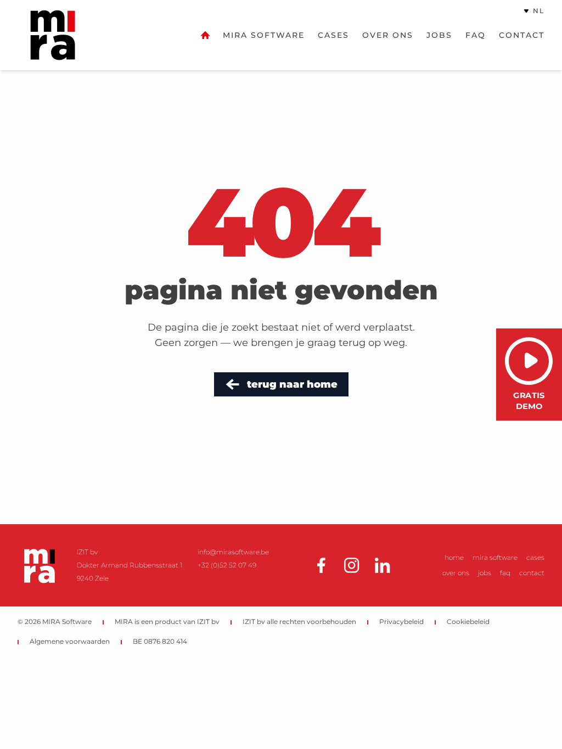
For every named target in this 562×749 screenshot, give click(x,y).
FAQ (475, 35)
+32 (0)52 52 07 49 (227, 565)
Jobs (439, 35)
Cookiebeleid (468, 621)
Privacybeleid (401, 621)
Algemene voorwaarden (70, 641)
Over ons (387, 35)
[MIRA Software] (39, 565)
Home (454, 557)
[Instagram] (352, 565)
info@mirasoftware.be (233, 552)
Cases (333, 35)
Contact (521, 35)
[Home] (205, 35)
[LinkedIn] (383, 565)
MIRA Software (264, 35)
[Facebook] (321, 565)
